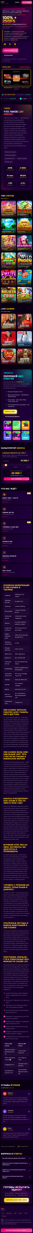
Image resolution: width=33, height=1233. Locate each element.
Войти (17, 2)
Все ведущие (5, 311)
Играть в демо (10, 411)
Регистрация (27, 2)
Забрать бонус (9, 50)
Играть (26, 1227)
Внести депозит (16, 479)
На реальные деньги (12, 416)
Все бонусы (8, 55)
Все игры (4, 198)
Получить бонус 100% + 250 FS (16, 1200)
